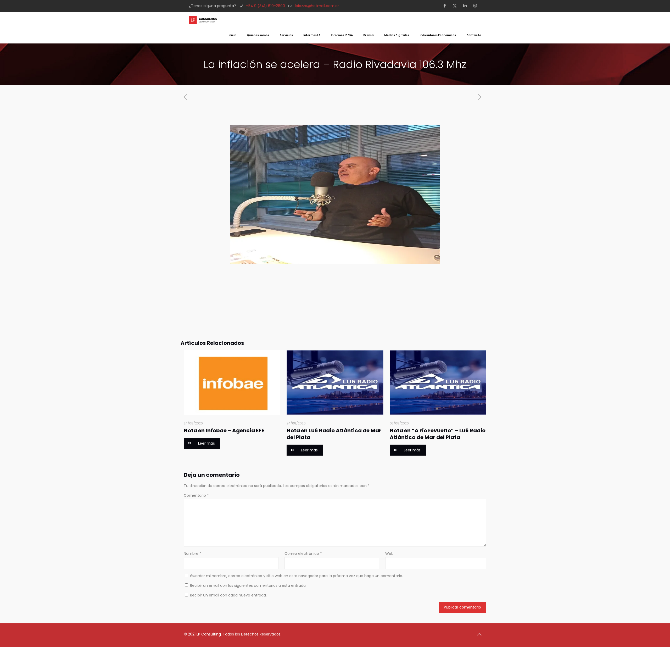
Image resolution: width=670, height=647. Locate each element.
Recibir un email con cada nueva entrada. (228, 595)
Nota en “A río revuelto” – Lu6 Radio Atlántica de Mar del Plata (437, 434)
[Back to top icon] (480, 634)
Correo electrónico (303, 553)
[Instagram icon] (476, 5)
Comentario (196, 495)
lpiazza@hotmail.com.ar (317, 5)
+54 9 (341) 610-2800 (265, 5)
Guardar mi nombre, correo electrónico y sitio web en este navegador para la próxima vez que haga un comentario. (296, 575)
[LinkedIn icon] (466, 5)
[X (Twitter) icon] (456, 5)
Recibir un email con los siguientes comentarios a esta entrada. (248, 585)
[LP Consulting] (203, 19)
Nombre (192, 553)
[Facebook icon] (446, 5)
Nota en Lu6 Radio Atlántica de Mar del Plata (334, 434)
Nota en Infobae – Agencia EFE (224, 430)
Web (389, 553)
